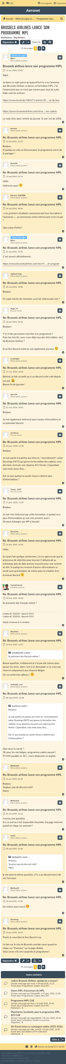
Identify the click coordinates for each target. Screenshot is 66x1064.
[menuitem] (9, 3)
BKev (12, 58)
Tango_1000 (15, 489)
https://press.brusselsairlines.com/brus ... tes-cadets (30, 111)
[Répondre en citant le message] (60, 57)
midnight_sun (16, 685)
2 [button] (39, 48)
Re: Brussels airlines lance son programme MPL (32, 137)
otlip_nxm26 (35, 1029)
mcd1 (12, 836)
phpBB (18, 1053)
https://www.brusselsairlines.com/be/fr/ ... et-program (31, 264)
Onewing (14, 919)
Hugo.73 (14, 309)
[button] (43, 48)
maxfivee (14, 433)
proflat (9, 1058)
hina (32, 1003)
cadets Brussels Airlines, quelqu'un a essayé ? (34, 981)
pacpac (13, 128)
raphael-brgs (16, 274)
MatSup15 (14, 766)
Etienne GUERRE (18, 195)
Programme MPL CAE (22, 1000)
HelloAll (13, 163)
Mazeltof (21, 1058)
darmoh (13, 394)
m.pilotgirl (14, 359)
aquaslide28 (35, 1018)
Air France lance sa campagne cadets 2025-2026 (37, 1026)
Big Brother (19, 37)
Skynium (14, 532)
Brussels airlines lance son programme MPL (25, 30)
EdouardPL (35, 993)
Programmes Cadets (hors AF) (35, 986)
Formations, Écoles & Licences (35, 1020)
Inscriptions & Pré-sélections (34, 1031)
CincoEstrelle (16, 585)
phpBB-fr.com (17, 1056)
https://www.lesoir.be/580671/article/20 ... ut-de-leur (31, 100)
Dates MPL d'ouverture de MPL (27, 990)
